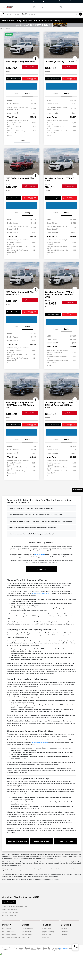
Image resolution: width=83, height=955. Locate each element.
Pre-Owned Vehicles (8, 931)
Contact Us (41, 569)
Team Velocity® (63, 948)
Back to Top (77, 490)
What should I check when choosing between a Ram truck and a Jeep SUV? (36, 514)
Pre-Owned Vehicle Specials (11, 937)
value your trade (39, 554)
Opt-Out (49, 949)
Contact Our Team (65, 841)
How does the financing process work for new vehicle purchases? (33, 527)
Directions (64, 934)
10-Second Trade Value (31, 79)
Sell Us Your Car (47, 937)
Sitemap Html (39, 949)
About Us (64, 929)
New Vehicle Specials (9, 934)
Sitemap (33, 949)
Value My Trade (47, 934)
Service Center (26, 934)
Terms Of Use (27, 949)
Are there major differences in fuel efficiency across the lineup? (32, 534)
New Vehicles (6, 929)
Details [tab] (16, 93)
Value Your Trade (41, 841)
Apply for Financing (48, 931)
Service (25, 925)
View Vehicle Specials (17, 841)
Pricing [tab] (27, 93)
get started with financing (40, 742)
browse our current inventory (41, 593)
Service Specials (27, 931)
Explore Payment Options (13, 78)
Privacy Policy (21, 949)
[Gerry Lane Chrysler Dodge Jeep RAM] (7, 7)
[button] (35, 58)
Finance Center (46, 929)
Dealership (66, 925)
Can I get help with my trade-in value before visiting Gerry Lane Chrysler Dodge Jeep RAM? (41, 521)
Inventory (6, 925)
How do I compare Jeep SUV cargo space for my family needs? (31, 508)
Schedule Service (27, 929)
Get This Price (31, 67)
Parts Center (26, 937)
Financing (46, 925)
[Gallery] (41, 25)
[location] (43, 1)
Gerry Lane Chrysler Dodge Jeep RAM (10, 949)
